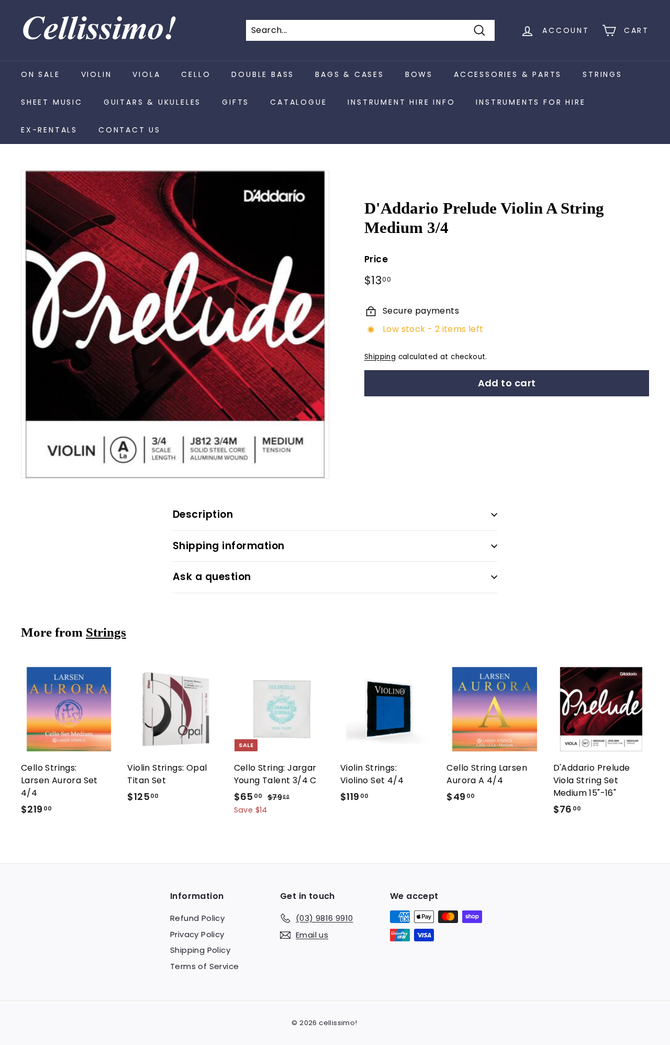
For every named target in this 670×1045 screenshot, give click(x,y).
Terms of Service (204, 966)
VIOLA (146, 74)
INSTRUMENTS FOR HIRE (530, 102)
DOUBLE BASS (262, 74)
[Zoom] (175, 324)
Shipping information (229, 546)
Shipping (380, 357)
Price (376, 259)
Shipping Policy (200, 949)
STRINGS (602, 74)
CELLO (195, 74)
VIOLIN (96, 74)
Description (203, 514)
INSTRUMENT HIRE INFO (401, 102)
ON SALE (40, 74)
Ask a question (212, 577)
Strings (106, 632)
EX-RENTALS (49, 130)
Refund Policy (197, 918)
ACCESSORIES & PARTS (508, 74)
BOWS (419, 74)
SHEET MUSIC (52, 102)
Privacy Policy (197, 934)
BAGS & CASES (349, 74)
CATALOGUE (298, 102)
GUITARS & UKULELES (152, 102)
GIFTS (235, 102)
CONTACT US (129, 130)
